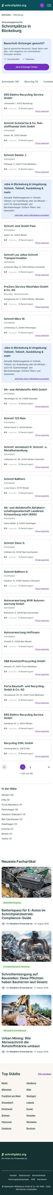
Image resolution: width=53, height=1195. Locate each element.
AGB (33, 1179)
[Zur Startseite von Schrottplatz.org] (14, 5)
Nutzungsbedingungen (18, 1179)
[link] (26, 103)
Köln (28, 1089)
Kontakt (13, 1175)
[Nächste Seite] (48, 767)
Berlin (5, 1083)
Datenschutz (24, 1175)
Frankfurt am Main (11, 1096)
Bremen (6, 1115)
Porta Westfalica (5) (12, 804)
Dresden (30, 1115)
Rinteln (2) (7, 833)
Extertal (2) (7, 829)
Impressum (42, 1179)
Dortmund (7, 1109)
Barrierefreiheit (38, 1175)
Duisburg (6, 1128)
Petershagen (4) (10, 809)
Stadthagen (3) (9, 824)
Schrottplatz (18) (10, 81)
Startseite (6, 15)
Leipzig (30, 1102)
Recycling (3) (31, 81)
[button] (42, 5)
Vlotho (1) (7, 838)
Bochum (30, 1128)
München (7, 1089)
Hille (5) (6, 799)
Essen (29, 1109)
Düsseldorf (7, 1102)
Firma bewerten (42, 111)
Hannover (7, 1122)
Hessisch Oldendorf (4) (14, 814)
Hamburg (31, 1083)
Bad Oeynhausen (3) (12, 819)
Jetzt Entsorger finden (26, 67)
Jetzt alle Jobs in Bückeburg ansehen (32, 215)
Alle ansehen (44, 1074)
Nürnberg (31, 1122)
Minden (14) (8, 795)
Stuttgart (31, 1096)
